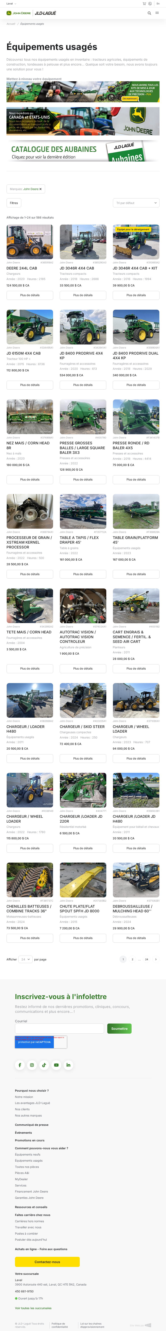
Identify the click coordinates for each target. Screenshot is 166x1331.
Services (20, 1185)
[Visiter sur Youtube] (56, 1065)
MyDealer (21, 1179)
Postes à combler (26, 1233)
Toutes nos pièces (27, 1166)
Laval (18, 1280)
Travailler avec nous (28, 1227)
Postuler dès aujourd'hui (31, 1239)
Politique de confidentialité (60, 1325)
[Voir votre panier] (144, 3)
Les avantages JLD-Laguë (32, 1103)
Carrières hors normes (29, 1221)
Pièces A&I (22, 1173)
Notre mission (24, 1097)
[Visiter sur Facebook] (20, 1065)
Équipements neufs (27, 1154)
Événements (23, 1132)
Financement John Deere (31, 1191)
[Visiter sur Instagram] (32, 1065)
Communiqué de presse (31, 1124)
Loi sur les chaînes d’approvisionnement (92, 1325)
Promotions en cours (30, 1140)
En (158, 3)
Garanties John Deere (29, 1197)
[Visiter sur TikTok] (44, 1065)
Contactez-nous (47, 1262)
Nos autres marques (28, 1115)
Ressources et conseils (31, 1207)
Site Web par (137, 1325)
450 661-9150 (24, 1291)
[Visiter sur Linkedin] (68, 1065)
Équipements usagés (29, 1160)
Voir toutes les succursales (33, 1308)
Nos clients (22, 1109)
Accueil (10, 23)
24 (146, 959)
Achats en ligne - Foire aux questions (41, 1249)
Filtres (14, 203)
